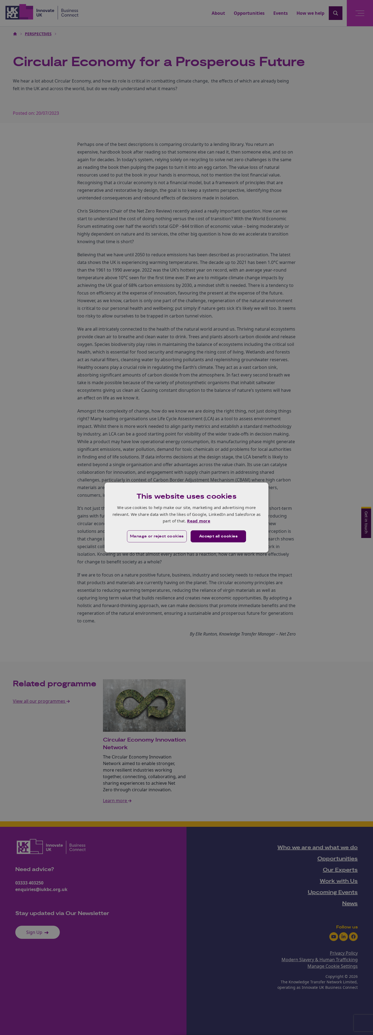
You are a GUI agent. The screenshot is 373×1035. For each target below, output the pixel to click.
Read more (198, 521)
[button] (157, 536)
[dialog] (186, 517)
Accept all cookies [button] (218, 536)
